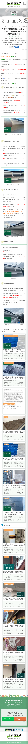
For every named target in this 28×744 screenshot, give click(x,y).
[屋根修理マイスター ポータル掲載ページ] (18, 730)
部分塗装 (11, 26)
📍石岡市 (11, 46)
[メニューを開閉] (25, 4)
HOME (2, 26)
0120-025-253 (15, 712)
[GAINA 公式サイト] (9, 730)
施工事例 (6, 26)
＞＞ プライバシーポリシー (20, 722)
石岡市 (16, 26)
